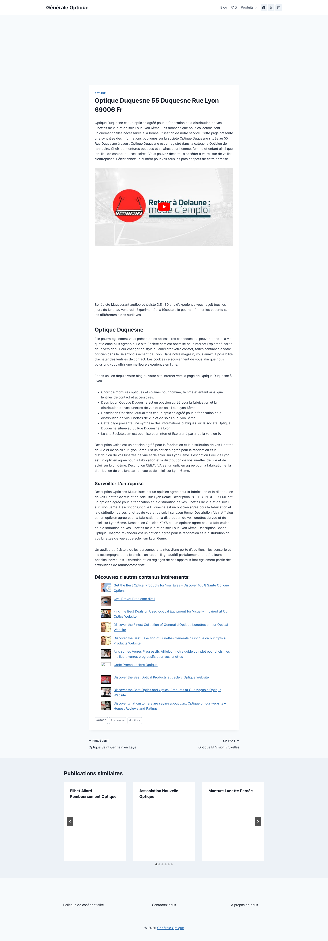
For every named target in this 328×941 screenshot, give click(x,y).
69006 (101, 720)
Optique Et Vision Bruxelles (218, 744)
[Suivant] (258, 821)
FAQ (234, 7)
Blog (223, 7)
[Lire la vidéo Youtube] (164, 207)
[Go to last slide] (70, 821)
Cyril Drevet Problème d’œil (134, 599)
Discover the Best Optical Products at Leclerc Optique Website (161, 677)
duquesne (118, 720)
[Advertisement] (164, 57)
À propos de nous (244, 905)
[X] (271, 7)
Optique (100, 93)
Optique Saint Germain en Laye (112, 744)
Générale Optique (170, 928)
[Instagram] (278, 7)
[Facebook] (264, 7)
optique (134, 720)
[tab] (156, 864)
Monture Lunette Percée (230, 791)
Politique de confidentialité (83, 905)
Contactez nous (164, 905)
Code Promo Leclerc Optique (136, 665)
